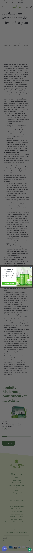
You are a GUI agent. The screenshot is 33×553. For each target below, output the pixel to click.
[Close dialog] (31, 267)
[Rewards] (4, 548)
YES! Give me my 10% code (9, 283)
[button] (30, 550)
